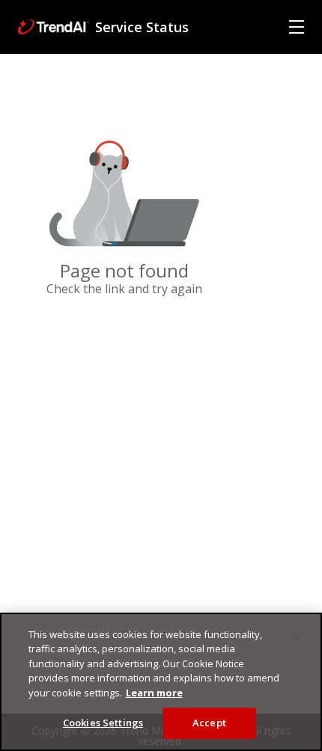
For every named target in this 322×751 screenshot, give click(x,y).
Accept (209, 722)
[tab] (296, 26)
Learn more (154, 692)
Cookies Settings (103, 722)
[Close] (298, 636)
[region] (161, 682)
